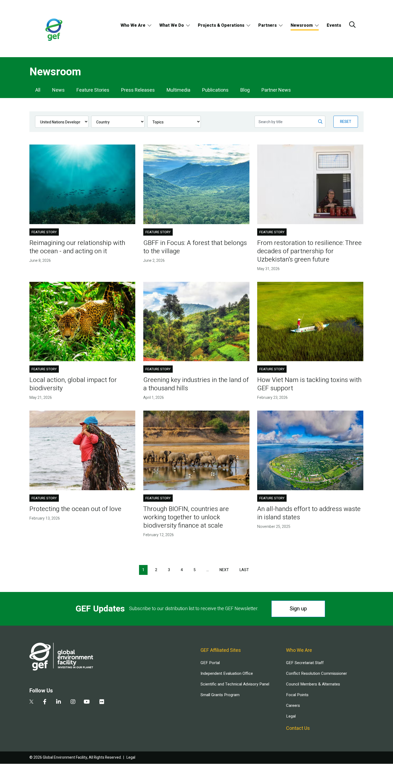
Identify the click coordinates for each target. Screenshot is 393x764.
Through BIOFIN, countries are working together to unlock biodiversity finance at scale (186, 517)
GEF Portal (210, 663)
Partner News (276, 90)
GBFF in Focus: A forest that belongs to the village (195, 247)
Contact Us (298, 728)
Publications (215, 90)
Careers (293, 705)
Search (352, 24)
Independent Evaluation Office (227, 673)
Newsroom (302, 25)
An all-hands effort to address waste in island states (309, 513)
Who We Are (133, 25)
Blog (245, 90)
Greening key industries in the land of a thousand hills (196, 384)
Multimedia (178, 90)
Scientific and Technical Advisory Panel (235, 684)
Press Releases (138, 90)
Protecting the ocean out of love (75, 509)
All (37, 90)
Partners (267, 25)
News (58, 90)
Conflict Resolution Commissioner (316, 673)
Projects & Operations (221, 25)
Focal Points (297, 695)
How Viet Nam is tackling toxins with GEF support (309, 384)
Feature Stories (92, 90)
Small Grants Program (220, 695)
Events (334, 25)
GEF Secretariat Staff (304, 663)
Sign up (298, 609)
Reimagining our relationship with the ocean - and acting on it (77, 247)
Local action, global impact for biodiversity (73, 384)
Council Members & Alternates (313, 684)
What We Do (171, 25)
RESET (345, 121)
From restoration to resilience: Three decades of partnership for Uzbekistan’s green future (309, 251)
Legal (291, 716)
